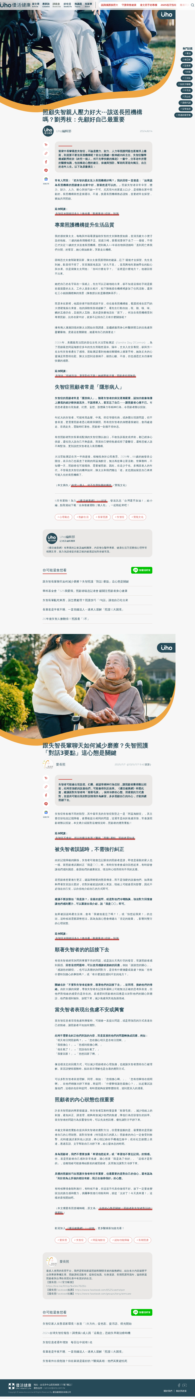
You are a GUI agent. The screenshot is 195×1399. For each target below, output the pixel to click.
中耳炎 (187, 90)
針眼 (188, 71)
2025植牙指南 (148, 5)
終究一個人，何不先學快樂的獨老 (91, 485)
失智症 (120, 517)
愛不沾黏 (180, 5)
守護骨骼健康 (108, 5)
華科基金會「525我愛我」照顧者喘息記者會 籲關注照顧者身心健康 (85, 591)
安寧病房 (186, 109)
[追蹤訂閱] (46, 179)
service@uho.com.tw (54, 1388)
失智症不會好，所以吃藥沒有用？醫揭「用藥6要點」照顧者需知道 (95, 838)
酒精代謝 (186, 102)
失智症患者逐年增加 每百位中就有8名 (67, 1342)
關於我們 (168, 1391)
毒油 (188, 53)
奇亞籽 (187, 59)
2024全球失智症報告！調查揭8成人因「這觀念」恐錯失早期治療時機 (87, 1333)
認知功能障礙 (121, 1240)
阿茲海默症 (99, 1240)
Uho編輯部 (63, 131)
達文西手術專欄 (127, 5)
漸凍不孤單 (165, 5)
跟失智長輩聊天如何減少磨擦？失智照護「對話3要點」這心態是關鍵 (86, 581)
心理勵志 (65, 517)
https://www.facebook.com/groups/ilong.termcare (103, 1294)
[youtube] (185, 1386)
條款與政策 (181, 1391)
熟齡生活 (84, 517)
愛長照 (61, 764)
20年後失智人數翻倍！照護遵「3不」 (66, 619)
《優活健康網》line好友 (92, 501)
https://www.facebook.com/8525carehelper (100, 1290)
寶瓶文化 (138, 517)
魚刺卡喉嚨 (185, 84)
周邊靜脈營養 (184, 115)
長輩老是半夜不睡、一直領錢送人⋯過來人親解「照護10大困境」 (83, 609)
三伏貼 (187, 78)
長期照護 (143, 1240)
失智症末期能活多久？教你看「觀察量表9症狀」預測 (87, 214)
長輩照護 (103, 517)
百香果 (187, 65)
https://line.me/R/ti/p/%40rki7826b (66, 1286)
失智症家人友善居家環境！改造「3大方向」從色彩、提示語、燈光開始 (87, 1324)
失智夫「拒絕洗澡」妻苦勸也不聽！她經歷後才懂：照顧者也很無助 (95, 376)
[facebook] (179, 1386)
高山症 (187, 96)
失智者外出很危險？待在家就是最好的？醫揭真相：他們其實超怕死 (85, 1361)
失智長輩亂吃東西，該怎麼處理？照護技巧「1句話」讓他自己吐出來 (85, 600)
